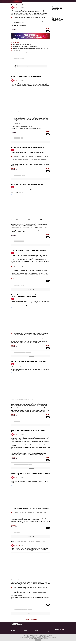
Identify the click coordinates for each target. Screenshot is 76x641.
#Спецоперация (30, 0)
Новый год (19, 175)
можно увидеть (38, 481)
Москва (15, 175)
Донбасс (15, 285)
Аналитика (25, 630)
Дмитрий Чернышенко (18, 609)
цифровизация (28, 609)
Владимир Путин (17, 352)
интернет (24, 609)
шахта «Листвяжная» (19, 58)
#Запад (41, 0)
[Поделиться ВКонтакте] (47, 31)
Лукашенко (22, 464)
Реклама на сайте (55, 23)
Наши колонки (14, 629)
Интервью (13, 630)
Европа (21, 352)
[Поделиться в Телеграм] (49, 31)
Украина (22, 285)
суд (14, 58)
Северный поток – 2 (27, 352)
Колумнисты (37, 630)
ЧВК (19, 532)
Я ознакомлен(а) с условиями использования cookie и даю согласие (38, 638)
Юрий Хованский (17, 421)
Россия (19, 285)
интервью (15, 532)
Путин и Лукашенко (28, 464)
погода (23, 175)
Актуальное (25, 629)
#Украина (37, 0)
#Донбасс (47, 0)
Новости (36, 629)
